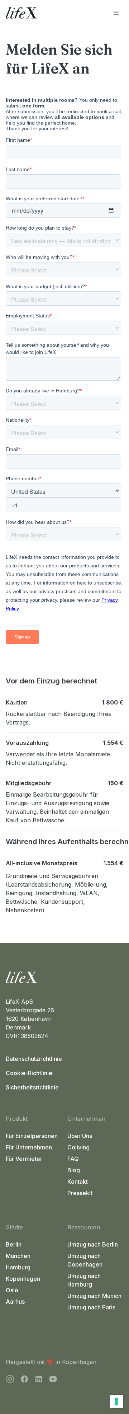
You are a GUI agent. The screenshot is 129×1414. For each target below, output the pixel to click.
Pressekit (79, 1193)
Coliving (78, 1147)
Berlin (14, 1244)
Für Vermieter (24, 1158)
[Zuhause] (64, 977)
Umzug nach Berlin (92, 1244)
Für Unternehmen (29, 1147)
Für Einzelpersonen (32, 1135)
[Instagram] (10, 1380)
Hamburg (18, 1267)
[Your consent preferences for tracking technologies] (116, 1401)
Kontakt (77, 1181)
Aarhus (15, 1301)
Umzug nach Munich (94, 1295)
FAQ (73, 1158)
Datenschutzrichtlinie (34, 1058)
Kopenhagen (23, 1278)
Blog (73, 1170)
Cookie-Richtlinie (29, 1073)
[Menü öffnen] (116, 13)
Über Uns (79, 1135)
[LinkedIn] (38, 1380)
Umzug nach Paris (91, 1307)
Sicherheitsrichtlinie (32, 1087)
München (18, 1255)
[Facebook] (24, 1380)
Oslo (12, 1290)
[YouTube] (53, 1380)
